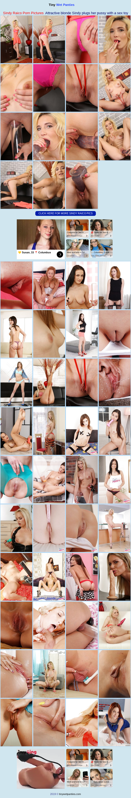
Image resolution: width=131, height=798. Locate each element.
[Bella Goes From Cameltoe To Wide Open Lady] (16, 674)
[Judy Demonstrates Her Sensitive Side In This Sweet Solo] (16, 285)
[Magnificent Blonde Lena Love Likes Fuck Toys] (49, 382)
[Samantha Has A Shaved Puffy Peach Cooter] (49, 528)
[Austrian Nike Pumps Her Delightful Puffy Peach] (114, 334)
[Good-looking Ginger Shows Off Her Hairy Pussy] (114, 722)
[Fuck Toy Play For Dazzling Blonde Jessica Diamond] (16, 528)
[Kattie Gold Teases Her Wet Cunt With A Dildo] (49, 722)
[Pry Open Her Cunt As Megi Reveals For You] (114, 528)
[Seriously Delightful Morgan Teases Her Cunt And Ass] (82, 334)
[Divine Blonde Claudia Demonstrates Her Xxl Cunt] (82, 479)
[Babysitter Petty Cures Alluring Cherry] (82, 674)
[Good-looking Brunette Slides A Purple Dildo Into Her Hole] (16, 382)
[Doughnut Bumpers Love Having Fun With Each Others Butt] (49, 576)
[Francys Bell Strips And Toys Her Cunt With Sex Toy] (16, 431)
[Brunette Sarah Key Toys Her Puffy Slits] (114, 674)
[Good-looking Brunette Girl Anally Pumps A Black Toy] (16, 334)
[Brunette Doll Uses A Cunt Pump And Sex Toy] (114, 431)
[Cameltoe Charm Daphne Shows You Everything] (82, 528)
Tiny (61, 5)
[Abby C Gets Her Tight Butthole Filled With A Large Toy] (49, 431)
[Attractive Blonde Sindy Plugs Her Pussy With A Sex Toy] (82, 382)
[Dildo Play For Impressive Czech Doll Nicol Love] (82, 285)
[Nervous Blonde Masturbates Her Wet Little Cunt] (49, 674)
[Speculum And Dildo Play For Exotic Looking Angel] (49, 334)
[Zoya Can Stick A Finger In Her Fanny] (16, 479)
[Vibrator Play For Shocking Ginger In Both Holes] (114, 285)
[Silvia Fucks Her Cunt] (49, 479)
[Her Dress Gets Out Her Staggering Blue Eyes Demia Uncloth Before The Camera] (16, 576)
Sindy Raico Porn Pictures (23, 13)
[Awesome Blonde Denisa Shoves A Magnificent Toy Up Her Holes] (114, 625)
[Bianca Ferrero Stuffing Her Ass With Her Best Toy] (49, 625)
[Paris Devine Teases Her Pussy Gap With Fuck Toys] (16, 625)
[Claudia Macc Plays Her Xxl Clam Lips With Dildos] (114, 576)
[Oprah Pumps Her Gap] (49, 285)
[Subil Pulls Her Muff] (82, 576)
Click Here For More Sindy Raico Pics (66, 213)
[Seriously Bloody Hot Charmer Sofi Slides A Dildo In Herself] (82, 625)
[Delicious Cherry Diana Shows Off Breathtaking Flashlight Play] (82, 722)
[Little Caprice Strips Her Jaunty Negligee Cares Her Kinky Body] (82, 431)
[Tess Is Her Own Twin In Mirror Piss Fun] (114, 382)
